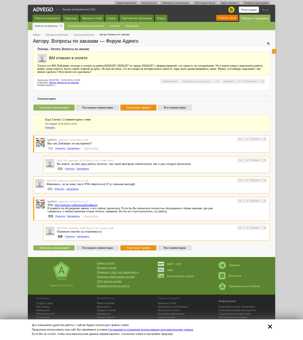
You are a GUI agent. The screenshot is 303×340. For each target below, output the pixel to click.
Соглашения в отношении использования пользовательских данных (150, 329)
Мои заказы (43, 306)
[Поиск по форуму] (268, 43)
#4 (50, 189)
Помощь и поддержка (254, 18)
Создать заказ (227, 17)
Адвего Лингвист (229, 3)
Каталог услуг (149, 3)
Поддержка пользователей (234, 313)
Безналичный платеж (180, 276)
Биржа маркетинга (126, 3)
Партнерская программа (232, 317)
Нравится (229, 81)
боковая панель (274, 51)
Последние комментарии (97, 107)
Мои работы (104, 306)
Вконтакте (235, 275)
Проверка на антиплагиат (175, 3)
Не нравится (250, 81)
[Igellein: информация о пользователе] (40, 142)
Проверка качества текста (113, 285)
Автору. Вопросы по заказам (70, 48)
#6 (50, 216)
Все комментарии (175, 107)
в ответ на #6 (107, 228)
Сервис (111, 18)
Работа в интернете (47, 18)
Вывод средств (105, 317)
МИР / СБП (174, 264)
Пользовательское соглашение (86, 26)
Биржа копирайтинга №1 (79, 9)
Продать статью (106, 310)
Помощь (42, 48)
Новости (115, 26)
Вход (265, 9)
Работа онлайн (106, 303)
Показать (50, 127)
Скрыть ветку (91, 148)
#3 (50, 148)
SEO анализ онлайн (109, 281)
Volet (170, 270)
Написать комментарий (54, 107)
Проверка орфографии (256, 3)
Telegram (234, 265)
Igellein (52, 139)
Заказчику (71, 18)
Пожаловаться (169, 81)
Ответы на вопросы (46, 26)
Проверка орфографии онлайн (116, 276)
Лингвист (167, 317)
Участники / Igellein (138, 107)
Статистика (43, 317)
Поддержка (132, 26)
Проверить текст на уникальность (118, 272)
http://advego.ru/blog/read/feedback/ (76, 205)
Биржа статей (105, 263)
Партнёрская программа (137, 18)
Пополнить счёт (45, 313)
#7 (60, 236)
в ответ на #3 (106, 160)
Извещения (43, 310)
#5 (60, 169)
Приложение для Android (244, 286)
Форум (161, 18)
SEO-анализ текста (205, 3)
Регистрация (249, 9)
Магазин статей (92, 18)
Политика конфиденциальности (237, 310)
